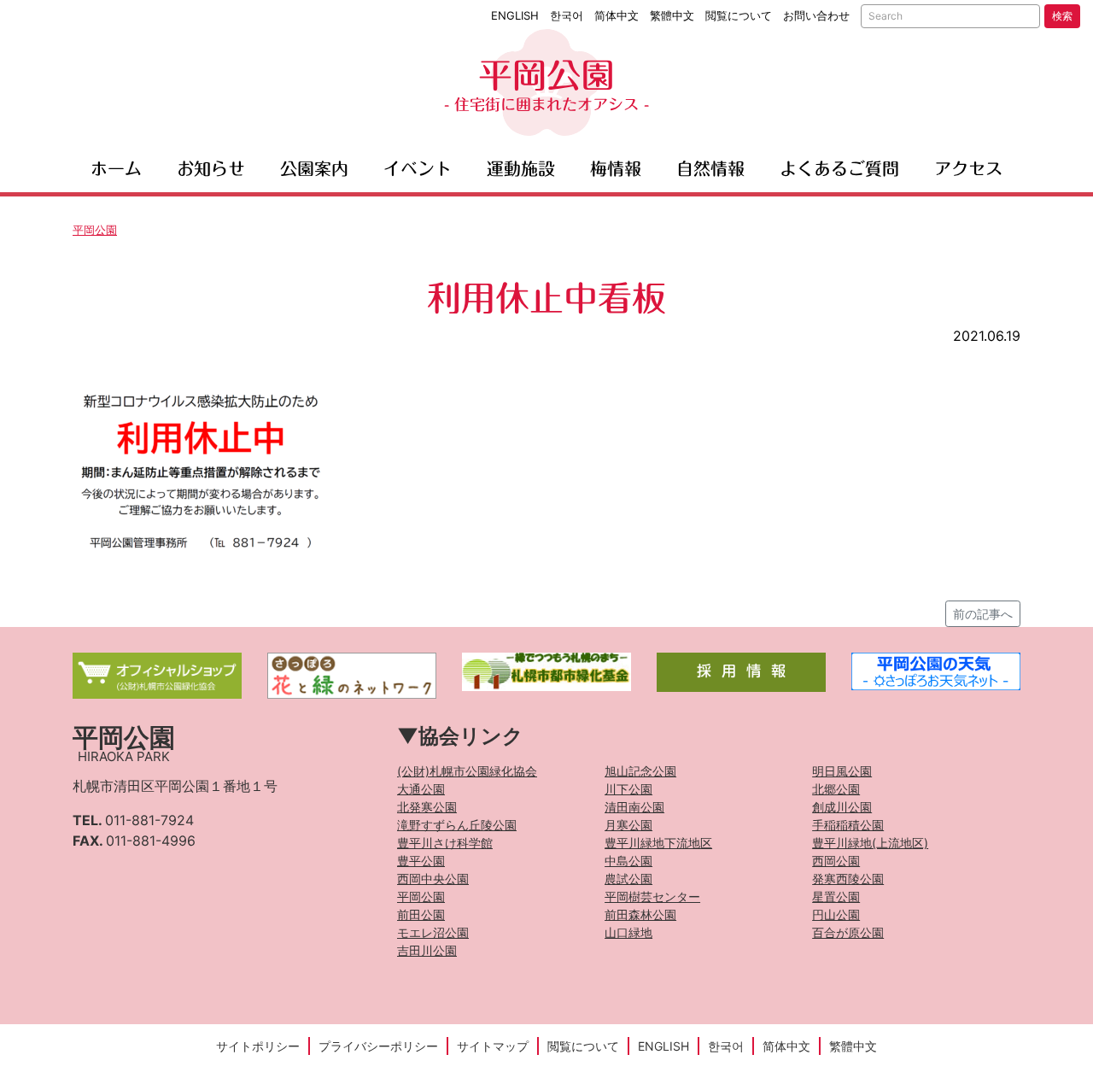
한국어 (566, 15)
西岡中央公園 (433, 878)
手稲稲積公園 (848, 824)
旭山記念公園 (640, 771)
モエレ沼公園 (433, 932)
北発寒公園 (427, 807)
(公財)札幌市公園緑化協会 (467, 771)
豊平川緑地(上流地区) (870, 842)
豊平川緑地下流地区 (658, 842)
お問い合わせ (816, 15)
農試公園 (628, 878)
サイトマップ (493, 1046)
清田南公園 (634, 807)
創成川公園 (842, 807)
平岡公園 (546, 85)
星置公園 (836, 896)
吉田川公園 (427, 950)
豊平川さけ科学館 (445, 842)
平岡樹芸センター (652, 896)
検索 (1062, 15)
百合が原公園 (848, 932)
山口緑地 (628, 932)
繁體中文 (672, 15)
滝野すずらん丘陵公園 (457, 824)
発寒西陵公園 (848, 878)
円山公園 (836, 914)
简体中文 (616, 15)
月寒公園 (628, 824)
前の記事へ (983, 613)
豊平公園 (421, 860)
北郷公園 (836, 789)
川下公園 (628, 789)
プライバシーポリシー (378, 1046)
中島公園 (628, 860)
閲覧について (738, 15)
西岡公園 (836, 860)
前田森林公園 (640, 914)
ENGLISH (515, 15)
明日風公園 (842, 771)
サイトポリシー (258, 1046)
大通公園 (421, 789)
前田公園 (421, 914)
